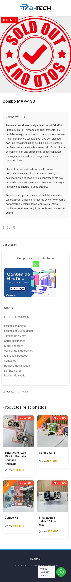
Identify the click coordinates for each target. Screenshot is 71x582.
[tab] (35, 245)
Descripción (10, 244)
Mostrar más (10, 472)
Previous (3, 54)
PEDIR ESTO (14, 465)
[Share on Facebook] (3, 227)
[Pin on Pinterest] (14, 227)
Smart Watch (21, 391)
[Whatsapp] (36, 264)
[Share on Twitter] (8, 227)
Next (67, 54)
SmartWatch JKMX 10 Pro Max (47, 521)
